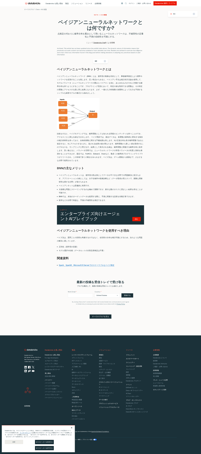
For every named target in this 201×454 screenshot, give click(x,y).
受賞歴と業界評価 (159, 386)
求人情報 (156, 376)
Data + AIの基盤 (41, 9)
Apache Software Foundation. (100, 431)
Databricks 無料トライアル (165, 3)
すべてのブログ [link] (29, 9)
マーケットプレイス (78, 413)
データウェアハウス (78, 378)
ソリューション (77, 3)
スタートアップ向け (51, 364)
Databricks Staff (99, 43)
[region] (38, 438)
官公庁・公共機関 (105, 372)
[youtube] (33, 371)
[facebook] (29, 367)
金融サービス (103, 361)
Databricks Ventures (160, 364)
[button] (126, 3)
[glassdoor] (29, 371)
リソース (88, 3)
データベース (76, 381)
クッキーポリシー (25, 432)
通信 (100, 358)
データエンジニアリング (80, 375)
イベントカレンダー (132, 396)
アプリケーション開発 (79, 364)
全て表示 (102, 378)
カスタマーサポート (132, 359)
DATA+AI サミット (131, 387)
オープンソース (77, 406)
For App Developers (51, 358)
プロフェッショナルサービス (108, 403)
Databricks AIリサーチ (52, 369)
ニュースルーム (158, 383)
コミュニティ (130, 362)
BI (72, 369)
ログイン (132, 3)
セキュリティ (76, 390)
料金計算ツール (77, 403)
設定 (14, 442)
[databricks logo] (30, 350)
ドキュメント (130, 355)
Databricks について (160, 358)
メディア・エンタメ (105, 369)
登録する (127, 295)
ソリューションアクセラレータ (109, 407)
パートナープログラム (52, 386)
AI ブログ (129, 406)
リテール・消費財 (105, 375)
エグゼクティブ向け (51, 361)
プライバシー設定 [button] (87, 439)
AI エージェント (104, 387)
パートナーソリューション (53, 398)
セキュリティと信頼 (159, 390)
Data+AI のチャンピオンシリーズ (137, 412)
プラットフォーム (78, 358)
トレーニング (130, 369)
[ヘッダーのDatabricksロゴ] (32, 3)
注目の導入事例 (50, 376)
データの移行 (103, 400)
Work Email (72, 292)
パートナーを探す (51, 389)
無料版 (128, 375)
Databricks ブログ (132, 403)
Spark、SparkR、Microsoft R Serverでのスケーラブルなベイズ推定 (86, 265)
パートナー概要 (50, 383)
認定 (127, 372)
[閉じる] (71, 427)
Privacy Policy (121, 304)
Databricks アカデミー (133, 381)
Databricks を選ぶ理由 (54, 3)
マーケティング (104, 396)
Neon (73, 387)
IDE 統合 (74, 416)
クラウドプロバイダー (52, 395)
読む (136, 219)
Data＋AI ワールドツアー (134, 390)
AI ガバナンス (103, 390)
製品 (67, 3)
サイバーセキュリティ (106, 393)
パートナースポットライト (53, 392)
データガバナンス (78, 384)
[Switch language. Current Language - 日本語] (122, 3)
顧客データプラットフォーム (81, 372)
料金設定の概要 (77, 400)
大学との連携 (130, 378)
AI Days (128, 393)
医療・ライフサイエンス (107, 364)
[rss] (25, 371)
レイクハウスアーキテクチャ (54, 367)
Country (98, 292)
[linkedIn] (25, 367)
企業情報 (98, 3)
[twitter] (33, 367)
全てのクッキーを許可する (44, 448)
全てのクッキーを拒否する (44, 442)
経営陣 (155, 361)
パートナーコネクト (78, 419)
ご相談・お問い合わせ (143, 3)
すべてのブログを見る (100, 316)
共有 (73, 393)
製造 (100, 367)
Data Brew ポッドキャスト (135, 409)
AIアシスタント (77, 361)
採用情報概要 (157, 373)
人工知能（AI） (77, 367)
